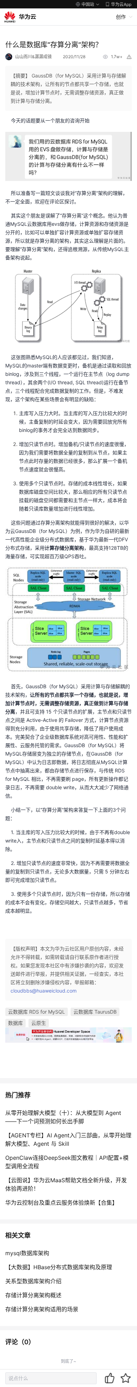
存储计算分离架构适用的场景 (41, 1309)
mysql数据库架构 (27, 1253)
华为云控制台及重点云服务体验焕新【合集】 (61, 1202)
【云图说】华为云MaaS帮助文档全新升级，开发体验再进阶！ (66, 1184)
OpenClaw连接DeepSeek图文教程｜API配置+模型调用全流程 (67, 1162)
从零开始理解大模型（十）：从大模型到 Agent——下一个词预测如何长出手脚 (63, 1117)
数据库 (15, 1023)
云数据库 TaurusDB (95, 1012)
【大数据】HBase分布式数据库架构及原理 (58, 1267)
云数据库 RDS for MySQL (36, 1012)
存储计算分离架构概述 (33, 1295)
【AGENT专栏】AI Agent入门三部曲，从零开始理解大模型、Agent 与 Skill (68, 1139)
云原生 (38, 1023)
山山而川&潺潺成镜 (33, 56)
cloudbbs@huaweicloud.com (44, 991)
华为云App (121, 4)
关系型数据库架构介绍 (33, 1281)
